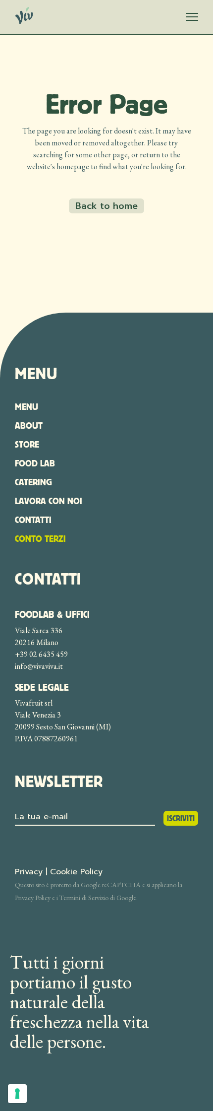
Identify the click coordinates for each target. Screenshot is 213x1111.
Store (27, 444)
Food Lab (35, 463)
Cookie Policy (76, 872)
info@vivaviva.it (39, 666)
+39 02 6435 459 (41, 654)
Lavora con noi (48, 501)
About (29, 425)
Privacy (29, 872)
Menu (26, 406)
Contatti (33, 519)
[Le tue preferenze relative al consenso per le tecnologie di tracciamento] (17, 1093)
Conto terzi (40, 538)
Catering (33, 482)
